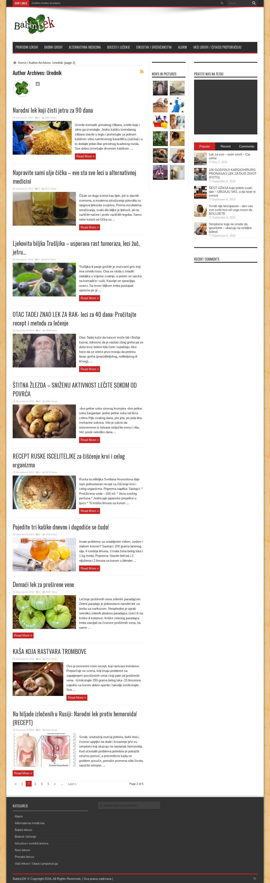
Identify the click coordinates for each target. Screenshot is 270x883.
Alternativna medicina (85, 47)
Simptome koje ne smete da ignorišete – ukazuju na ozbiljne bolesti (230, 227)
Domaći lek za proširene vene (43, 584)
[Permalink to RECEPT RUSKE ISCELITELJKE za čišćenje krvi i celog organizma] (44, 508)
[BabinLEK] (34, 31)
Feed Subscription (141, 71)
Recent (226, 146)
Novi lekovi (22, 850)
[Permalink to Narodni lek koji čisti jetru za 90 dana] (42, 153)
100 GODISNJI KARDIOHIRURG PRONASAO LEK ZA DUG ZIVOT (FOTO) (232, 173)
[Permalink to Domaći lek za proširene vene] (44, 628)
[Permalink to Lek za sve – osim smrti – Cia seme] (200, 164)
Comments (246, 146)
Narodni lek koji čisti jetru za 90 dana (53, 110)
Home (22, 62)
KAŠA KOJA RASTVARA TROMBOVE (49, 651)
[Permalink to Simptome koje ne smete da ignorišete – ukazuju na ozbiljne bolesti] (200, 234)
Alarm (182, 47)
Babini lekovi (53, 47)
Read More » (85, 156)
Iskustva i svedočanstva (154, 47)
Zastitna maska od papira (45, 3)
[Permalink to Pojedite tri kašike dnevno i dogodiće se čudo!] (44, 570)
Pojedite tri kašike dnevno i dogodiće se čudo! (61, 527)
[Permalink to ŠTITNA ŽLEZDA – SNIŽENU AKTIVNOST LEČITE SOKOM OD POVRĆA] (44, 437)
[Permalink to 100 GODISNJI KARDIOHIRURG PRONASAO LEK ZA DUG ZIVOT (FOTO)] (200, 179)
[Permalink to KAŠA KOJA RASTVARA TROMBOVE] (38, 695)
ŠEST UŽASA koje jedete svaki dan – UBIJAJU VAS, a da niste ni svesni (232, 191)
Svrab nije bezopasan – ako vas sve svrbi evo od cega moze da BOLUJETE (231, 209)
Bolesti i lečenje (118, 47)
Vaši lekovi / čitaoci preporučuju (217, 47)
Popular (204, 146)
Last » (72, 784)
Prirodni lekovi (27, 47)
